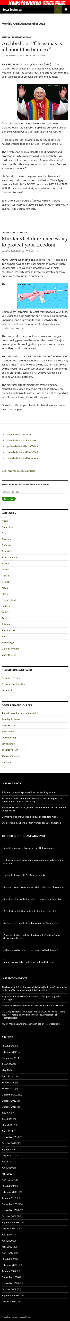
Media (5, 593)
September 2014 (10, 1058)
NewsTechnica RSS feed (19, 434)
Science (6, 624)
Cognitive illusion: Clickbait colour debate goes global (30, 816)
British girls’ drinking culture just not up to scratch (29, 911)
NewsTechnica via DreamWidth (23, 452)
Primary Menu (66, 9)
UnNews (6, 761)
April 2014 (7, 1076)
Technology (8, 642)
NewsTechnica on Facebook (21, 440)
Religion (6, 37)
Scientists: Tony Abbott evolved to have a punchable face (33, 899)
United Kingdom (21, 37)
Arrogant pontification (13, 683)
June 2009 (7, 1240)
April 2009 (7, 1252)
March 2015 (8, 1045)
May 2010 (7, 1173)
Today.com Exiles (11, 755)
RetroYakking (9, 737)
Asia (4, 533)
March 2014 (8, 1082)
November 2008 (10, 1283)
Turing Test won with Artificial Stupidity (24, 875)
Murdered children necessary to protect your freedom (35, 241)
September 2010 (10, 1149)
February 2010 (9, 1191)
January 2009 (9, 1271)
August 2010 (8, 1155)
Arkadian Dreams (11, 677)
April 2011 (7, 1131)
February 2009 (9, 1265)
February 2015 (9, 1052)
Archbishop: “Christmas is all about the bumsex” (32, 46)
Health (5, 575)
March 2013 (8, 1088)
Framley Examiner (11, 719)
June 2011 (7, 1118)
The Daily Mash (10, 749)
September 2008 (10, 1295)
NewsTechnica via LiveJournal (22, 458)
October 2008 (9, 1289)
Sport (4, 636)
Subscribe (8, 499)
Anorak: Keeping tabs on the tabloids (21, 713)
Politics (6, 606)
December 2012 (10, 1094)
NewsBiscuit (8, 725)
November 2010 (10, 1137)
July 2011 (7, 1112)
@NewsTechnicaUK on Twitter (23, 446)
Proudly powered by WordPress (16, 1317)
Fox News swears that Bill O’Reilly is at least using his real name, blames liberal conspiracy (32, 800)
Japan (5, 587)
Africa (5, 520)
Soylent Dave (8, 743)
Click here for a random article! (18, 470)
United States (19, 232)
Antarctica (7, 526)
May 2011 (7, 1125)
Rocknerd (7, 690)
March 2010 (8, 1185)
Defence (6, 232)
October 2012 (9, 1100)
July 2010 (7, 1161)
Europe (5, 563)
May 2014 (7, 1070)
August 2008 (8, 1301)
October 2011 (9, 1106)
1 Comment (35, 251)
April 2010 (7, 1179)
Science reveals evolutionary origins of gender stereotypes (33, 887)
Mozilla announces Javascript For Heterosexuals (28, 847)
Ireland (5, 581)
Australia (6, 539)
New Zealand (9, 599)
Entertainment (9, 557)
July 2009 (7, 1234)
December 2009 (10, 1204)
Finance (6, 569)
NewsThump (8, 731)
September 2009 (10, 1222)
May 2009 (7, 1246)
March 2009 (8, 1258)
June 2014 (7, 1064)
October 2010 (9, 1143)
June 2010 (7, 1167)
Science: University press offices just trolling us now (29, 792)
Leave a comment (38, 55)
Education (7, 551)
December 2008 (10, 1277)
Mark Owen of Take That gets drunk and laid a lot (28, 962)
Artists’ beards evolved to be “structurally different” (30, 950)
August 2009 (8, 1228)
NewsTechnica (12, 9)
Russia (5, 618)
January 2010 (9, 1198)
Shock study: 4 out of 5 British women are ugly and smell (31, 822)
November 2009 (10, 1210)
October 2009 (9, 1216)
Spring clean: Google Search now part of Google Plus (30, 923)
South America (9, 630)
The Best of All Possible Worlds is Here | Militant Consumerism (35, 987)
